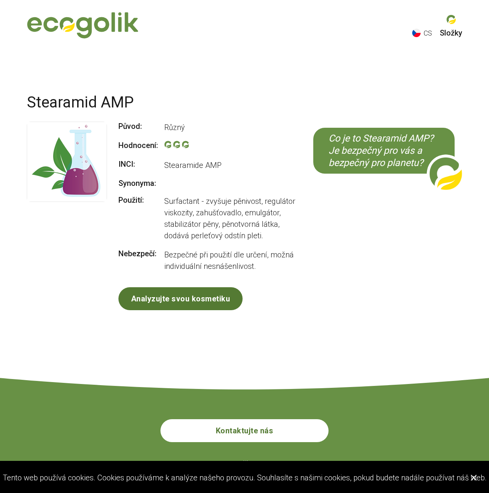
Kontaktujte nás (245, 430)
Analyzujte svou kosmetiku (180, 298)
